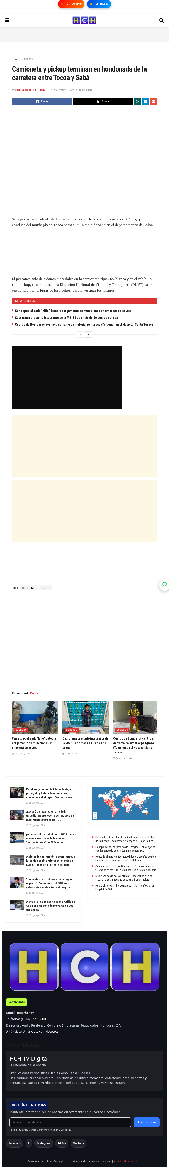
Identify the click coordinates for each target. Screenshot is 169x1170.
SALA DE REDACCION (31, 90)
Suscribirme (147, 1122)
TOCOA (45, 587)
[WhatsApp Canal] (164, 585)
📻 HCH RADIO (99, 3)
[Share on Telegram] (145, 101)
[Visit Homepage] (84, 20)
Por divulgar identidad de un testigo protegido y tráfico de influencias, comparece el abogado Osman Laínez (49, 793)
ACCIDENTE (29, 587)
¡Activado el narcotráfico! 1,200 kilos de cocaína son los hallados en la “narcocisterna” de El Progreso (51, 838)
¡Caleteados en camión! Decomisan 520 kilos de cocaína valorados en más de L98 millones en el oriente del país (50, 860)
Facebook (15, 1143)
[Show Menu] (7, 20)
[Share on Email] (153, 101)
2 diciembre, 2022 (62, 90)
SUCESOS (28, 59)
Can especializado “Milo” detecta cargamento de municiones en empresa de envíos (73, 311)
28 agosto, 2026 (36, 803)
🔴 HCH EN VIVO (71, 3)
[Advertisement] (84, 33)
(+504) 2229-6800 (33, 1019)
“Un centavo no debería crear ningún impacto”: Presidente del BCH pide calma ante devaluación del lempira (49, 883)
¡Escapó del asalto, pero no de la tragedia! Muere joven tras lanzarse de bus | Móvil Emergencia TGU (50, 815)
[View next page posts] (88, 334)
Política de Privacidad (128, 1161)
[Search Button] (161, 20)
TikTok (62, 1143)
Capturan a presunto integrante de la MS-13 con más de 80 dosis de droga (66, 318)
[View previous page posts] (80, 334)
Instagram (44, 1143)
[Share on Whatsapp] (137, 101)
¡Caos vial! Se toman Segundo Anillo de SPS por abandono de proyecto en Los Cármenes (50, 905)
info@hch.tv (25, 1013)
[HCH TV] (84, 967)
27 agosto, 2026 (22, 753)
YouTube (78, 1143)
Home (15, 59)
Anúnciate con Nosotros (41, 1031)
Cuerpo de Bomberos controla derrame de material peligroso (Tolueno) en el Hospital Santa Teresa (84, 324)
